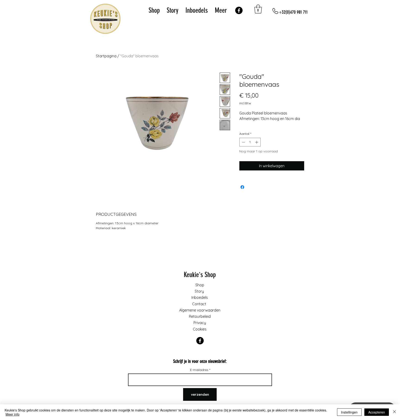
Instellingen (349, 412)
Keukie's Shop (200, 275)
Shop (199, 285)
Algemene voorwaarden (199, 310)
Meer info (12, 414)
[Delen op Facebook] (242, 187)
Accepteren (376, 412)
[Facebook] (239, 10)
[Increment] (257, 142)
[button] (258, 9)
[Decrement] (243, 142)
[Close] (394, 412)
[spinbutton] (250, 142)
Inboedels (199, 297)
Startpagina (106, 56)
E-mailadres (199, 369)
